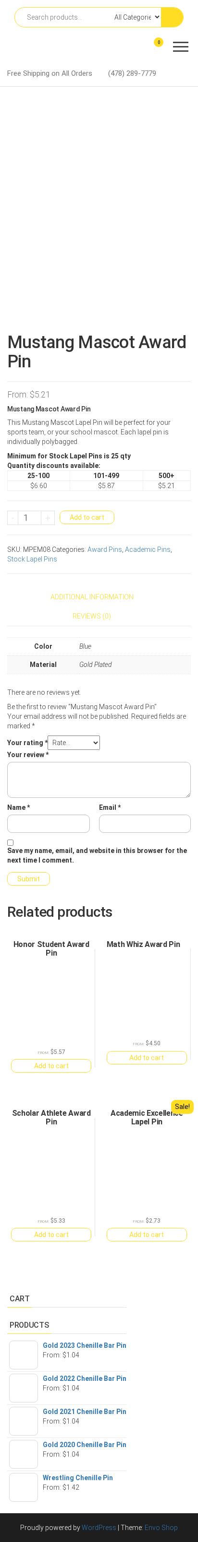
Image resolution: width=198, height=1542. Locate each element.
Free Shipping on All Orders (49, 73)
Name (18, 807)
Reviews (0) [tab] (92, 616)
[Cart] (153, 50)
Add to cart (87, 517)
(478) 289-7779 (132, 73)
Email (110, 807)
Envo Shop (161, 1527)
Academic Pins (148, 549)
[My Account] (141, 48)
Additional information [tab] (92, 597)
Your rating (27, 743)
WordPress (99, 1527)
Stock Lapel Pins (32, 559)
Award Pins (104, 549)
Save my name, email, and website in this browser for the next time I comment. (97, 855)
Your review (28, 755)
